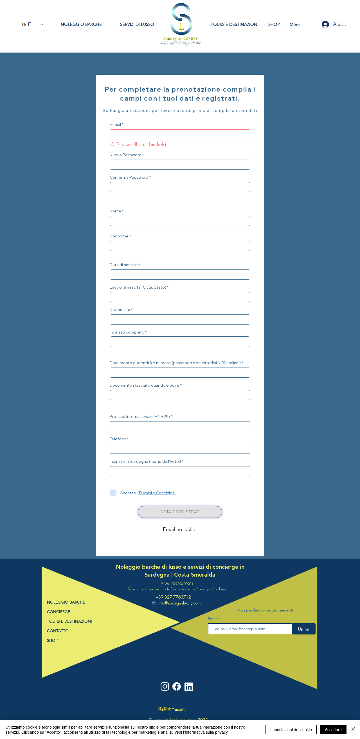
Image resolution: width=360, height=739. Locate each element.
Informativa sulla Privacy (187, 588)
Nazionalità (120, 310)
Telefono (118, 439)
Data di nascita (124, 265)
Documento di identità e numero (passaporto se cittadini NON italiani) (175, 363)
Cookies (219, 588)
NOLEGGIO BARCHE (66, 602)
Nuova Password (125, 155)
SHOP (52, 640)
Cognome (119, 236)
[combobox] (180, 341)
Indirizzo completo (127, 332)
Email (213, 619)
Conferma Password (129, 177)
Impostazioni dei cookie (291, 729)
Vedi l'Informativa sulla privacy (201, 732)
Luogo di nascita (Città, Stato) (138, 287)
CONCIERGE (58, 611)
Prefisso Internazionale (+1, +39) (140, 416)
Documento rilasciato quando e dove (144, 385)
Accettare (333, 729)
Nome (115, 211)
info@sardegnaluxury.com (180, 603)
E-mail (115, 124)
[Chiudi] (353, 729)
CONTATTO (58, 630)
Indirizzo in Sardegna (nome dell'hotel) (145, 461)
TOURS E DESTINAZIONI (69, 621)
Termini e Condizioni (145, 588)
